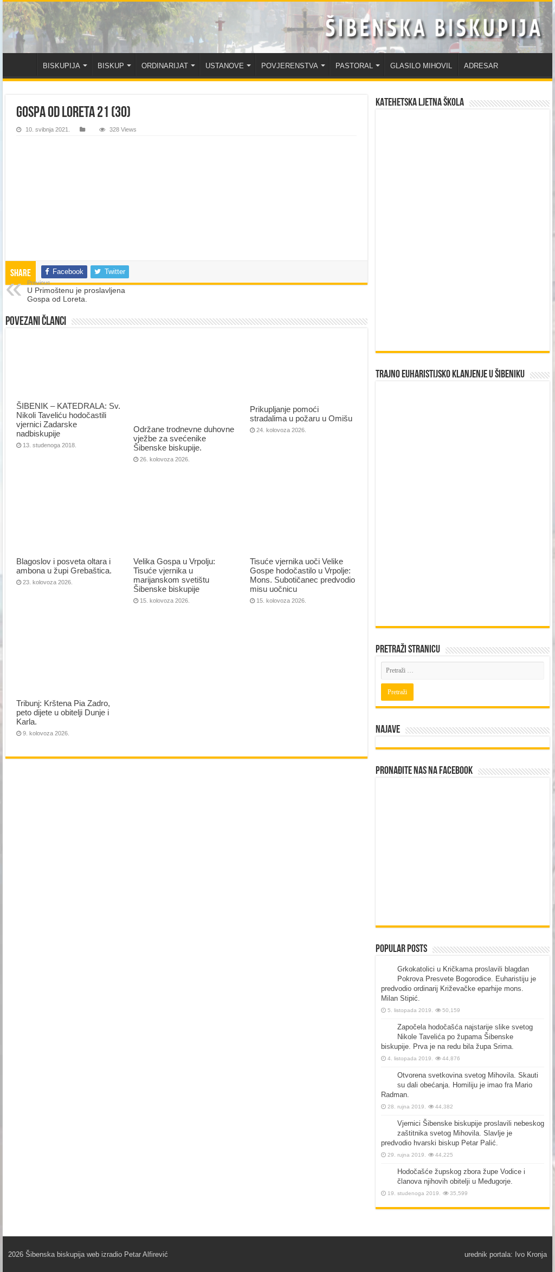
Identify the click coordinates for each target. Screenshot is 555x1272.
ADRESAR (481, 66)
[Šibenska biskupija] (277, 27)
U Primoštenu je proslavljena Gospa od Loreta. (76, 291)
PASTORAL (354, 66)
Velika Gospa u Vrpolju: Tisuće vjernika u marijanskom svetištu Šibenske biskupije (174, 575)
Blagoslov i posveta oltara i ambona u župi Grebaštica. (64, 566)
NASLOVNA (22, 64)
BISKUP (111, 66)
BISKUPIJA (61, 66)
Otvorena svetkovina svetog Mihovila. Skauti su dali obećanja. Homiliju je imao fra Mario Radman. (459, 1085)
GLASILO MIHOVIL (421, 66)
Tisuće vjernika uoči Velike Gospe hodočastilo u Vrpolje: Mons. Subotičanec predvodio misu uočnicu (302, 575)
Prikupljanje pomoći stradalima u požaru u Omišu (301, 414)
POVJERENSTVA (289, 66)
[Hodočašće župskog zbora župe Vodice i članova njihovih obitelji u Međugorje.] (386, 1172)
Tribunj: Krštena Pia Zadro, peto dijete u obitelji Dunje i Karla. (63, 712)
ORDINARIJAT (164, 66)
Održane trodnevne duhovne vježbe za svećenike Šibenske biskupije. (183, 438)
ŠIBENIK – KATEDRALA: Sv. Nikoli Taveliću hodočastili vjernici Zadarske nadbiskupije (68, 419)
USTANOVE (224, 66)
